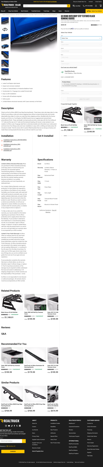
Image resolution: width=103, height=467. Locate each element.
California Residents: (48, 211)
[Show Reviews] (96, 25)
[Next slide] (101, 136)
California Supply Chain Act (59, 462)
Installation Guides (55, 423)
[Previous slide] (62, 136)
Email (1, 438)
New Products (24, 11)
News (33, 433)
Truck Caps (46, 11)
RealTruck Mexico (73, 450)
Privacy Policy (35, 436)
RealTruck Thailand (73, 453)
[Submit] (24, 441)
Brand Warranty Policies (93, 449)
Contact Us (90, 423)
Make (62, 42)
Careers (34, 426)
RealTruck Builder (52, 1)
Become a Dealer (36, 448)
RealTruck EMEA (73, 447)
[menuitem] (3, 11)
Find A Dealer (90, 442)
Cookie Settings (70, 462)
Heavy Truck (54, 439)
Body (62, 54)
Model (62, 48)
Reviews (71, 429)
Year (62, 35)
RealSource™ (72, 423)
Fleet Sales (90, 455)
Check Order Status (92, 436)
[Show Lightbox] (33, 34)
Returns (89, 439)
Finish (62, 90)
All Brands (53, 433)
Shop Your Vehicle (13, 11)
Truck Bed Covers (35, 11)
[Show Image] (5, 21)
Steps (53, 11)
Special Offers (54, 436)
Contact (91, 1)
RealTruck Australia (74, 443)
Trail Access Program (74, 436)
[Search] (68, 5)
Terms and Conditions (79, 462)
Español (89, 452)
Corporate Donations (74, 426)
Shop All (3, 11)
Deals (60, 11)
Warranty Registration (92, 446)
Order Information (91, 426)
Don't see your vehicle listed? (69, 67)
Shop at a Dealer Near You (79, 1)
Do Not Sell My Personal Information (44, 462)
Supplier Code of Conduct (38, 439)
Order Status (98, 1)
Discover (67, 11)
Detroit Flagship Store (37, 451)
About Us (34, 423)
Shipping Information (92, 433)
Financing (89, 429)
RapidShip (53, 426)
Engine (62, 61)
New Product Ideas (55, 442)
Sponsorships (72, 433)
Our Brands (35, 429)
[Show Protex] (5, 29)
